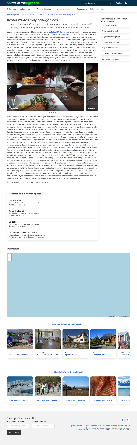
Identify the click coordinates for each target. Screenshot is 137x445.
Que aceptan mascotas (111, 42)
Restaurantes (82, 9)
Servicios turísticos (62, 9)
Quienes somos (76, 426)
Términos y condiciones (92, 426)
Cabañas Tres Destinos (18, 355)
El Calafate (11, 9)
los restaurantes (62, 35)
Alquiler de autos (44, 9)
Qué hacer (94, 9)
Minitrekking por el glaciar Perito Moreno (26, 400)
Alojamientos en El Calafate (68, 324)
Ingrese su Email (39, 421)
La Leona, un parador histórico (77, 400)
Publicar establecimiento (120, 426)
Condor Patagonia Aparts (47, 355)
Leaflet (110, 316)
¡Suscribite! (14, 433)
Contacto (106, 426)
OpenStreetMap (119, 316)
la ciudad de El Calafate (56, 32)
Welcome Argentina (90, 428)
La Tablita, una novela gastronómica (107, 400)
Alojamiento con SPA (110, 48)
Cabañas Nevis (99, 355)
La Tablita (73, 145)
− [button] (10, 259)
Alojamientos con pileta (111, 37)
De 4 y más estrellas (109, 26)
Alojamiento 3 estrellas (110, 31)
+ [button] (9, 256)
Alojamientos (25, 9)
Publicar (119, 3)
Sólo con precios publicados (112, 59)
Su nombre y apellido (15, 421)
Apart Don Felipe (71, 355)
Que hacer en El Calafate (68, 372)
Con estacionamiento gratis (112, 53)
